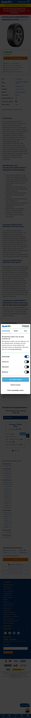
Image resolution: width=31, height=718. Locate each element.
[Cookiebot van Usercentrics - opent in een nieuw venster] (22, 326)
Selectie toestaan (15, 385)
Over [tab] (25, 331)
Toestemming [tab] (6, 331)
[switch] (26, 361)
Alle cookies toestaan (15, 379)
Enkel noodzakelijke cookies (15, 390)
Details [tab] (16, 331)
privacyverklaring (16, 349)
